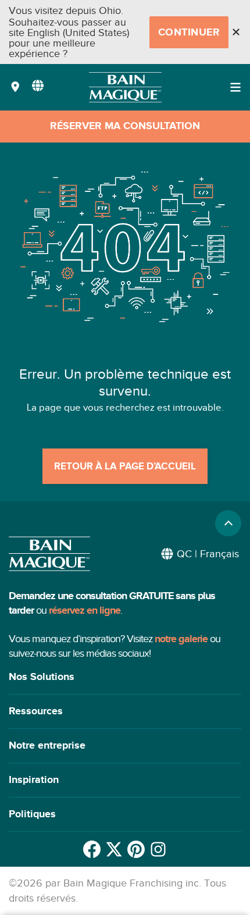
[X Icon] (114, 849)
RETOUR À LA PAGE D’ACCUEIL (125, 466)
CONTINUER (189, 32)
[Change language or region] (38, 85)
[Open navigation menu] (235, 87)
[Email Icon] (158, 849)
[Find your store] (15, 87)
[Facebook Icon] (92, 849)
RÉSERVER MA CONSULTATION (125, 126)
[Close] (236, 32)
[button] (125, 677)
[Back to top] (228, 523)
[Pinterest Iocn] (136, 849)
